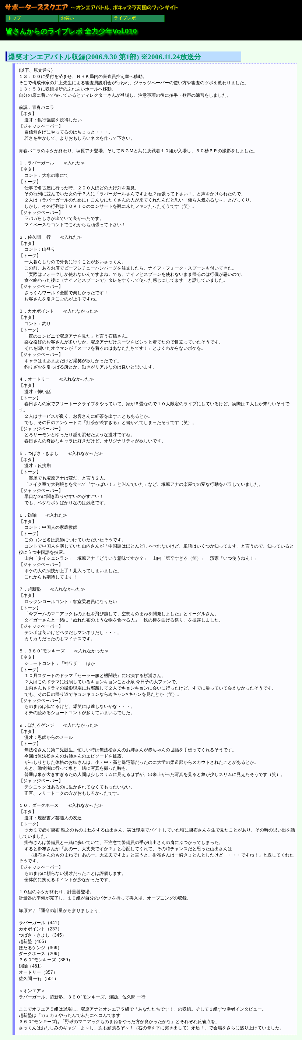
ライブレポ (125, 18)
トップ (14, 18)
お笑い (67, 18)
